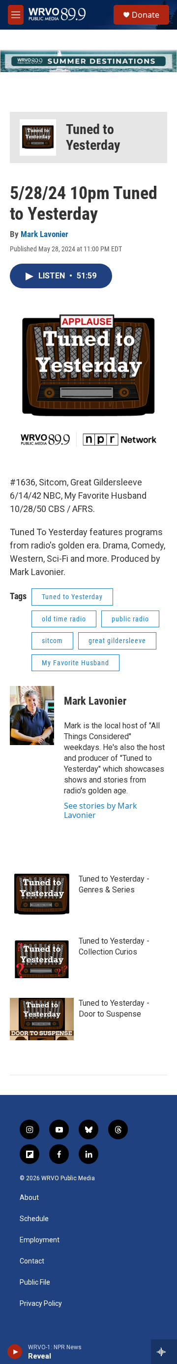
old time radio (64, 619)
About (29, 1197)
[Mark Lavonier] (32, 715)
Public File (35, 1282)
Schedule (34, 1219)
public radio (130, 619)
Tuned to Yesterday (93, 137)
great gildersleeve (117, 641)
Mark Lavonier (44, 234)
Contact (32, 1261)
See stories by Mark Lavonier (100, 810)
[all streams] (164, 1351)
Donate (145, 14)
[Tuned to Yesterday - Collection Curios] (42, 957)
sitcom (52, 641)
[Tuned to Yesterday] (38, 137)
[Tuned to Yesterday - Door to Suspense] (42, 1019)
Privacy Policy (41, 1303)
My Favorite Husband (75, 663)
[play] (15, 1352)
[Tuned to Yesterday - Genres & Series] (42, 895)
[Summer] (88, 61)
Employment (39, 1240)
